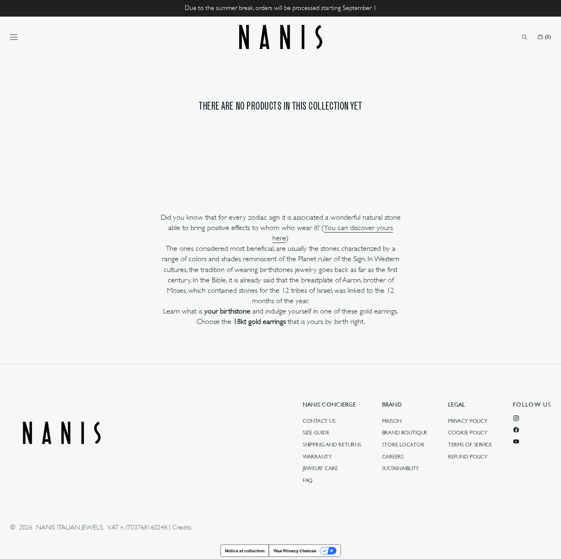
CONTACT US (319, 421)
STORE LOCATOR (403, 444)
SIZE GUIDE (316, 432)
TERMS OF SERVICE (470, 444)
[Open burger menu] (13, 36)
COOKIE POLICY (468, 432)
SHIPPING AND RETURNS (332, 444)
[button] (524, 37)
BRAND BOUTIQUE (404, 432)
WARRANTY (317, 456)
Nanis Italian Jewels (69, 527)
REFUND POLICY (468, 456)
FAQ (308, 480)
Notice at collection (245, 550)
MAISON (392, 421)
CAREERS (393, 456)
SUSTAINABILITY (400, 468)
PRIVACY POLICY (467, 421)
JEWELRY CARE (320, 468)
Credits (181, 527)
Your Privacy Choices (294, 550)
